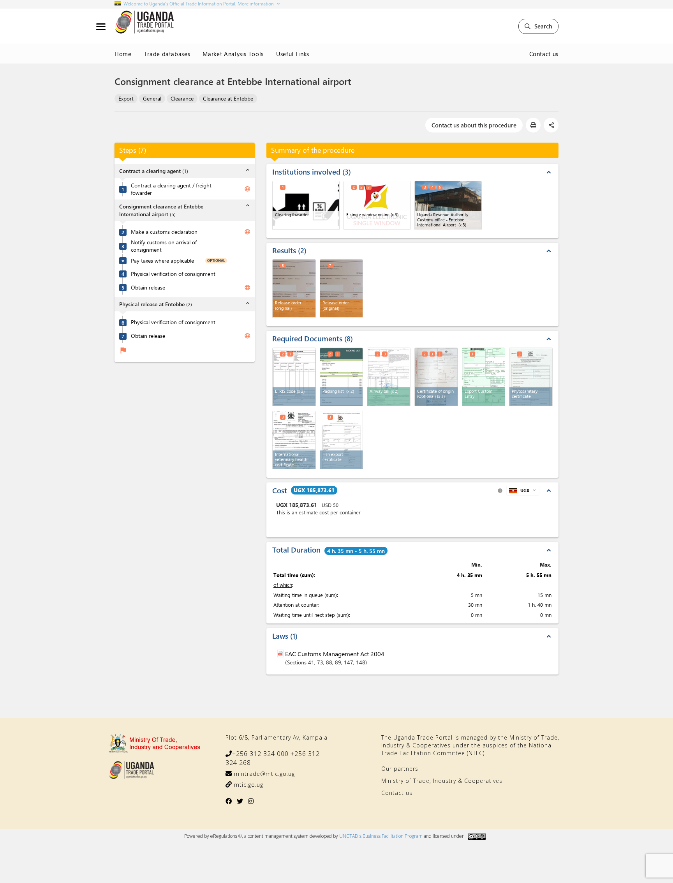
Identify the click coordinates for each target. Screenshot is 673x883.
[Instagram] (251, 801)
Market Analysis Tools (233, 54)
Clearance (182, 98)
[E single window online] (377, 205)
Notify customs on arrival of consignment (164, 246)
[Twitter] (240, 801)
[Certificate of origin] (436, 377)
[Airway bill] (388, 377)
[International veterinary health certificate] (294, 440)
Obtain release (148, 287)
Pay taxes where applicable (162, 260)
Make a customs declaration (164, 232)
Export (126, 98)
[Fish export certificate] (341, 440)
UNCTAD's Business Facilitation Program (381, 836)
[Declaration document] (484, 377)
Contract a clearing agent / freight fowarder (171, 189)
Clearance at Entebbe (228, 98)
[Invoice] (294, 377)
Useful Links (292, 54)
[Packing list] (341, 377)
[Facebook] (229, 801)
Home (123, 54)
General (152, 98)
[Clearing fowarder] (306, 205)
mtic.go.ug (247, 784)
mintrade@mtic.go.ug (263, 773)
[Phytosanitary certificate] (531, 377)
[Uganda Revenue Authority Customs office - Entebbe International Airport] (448, 205)
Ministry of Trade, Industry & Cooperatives (441, 780)
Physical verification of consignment (173, 273)
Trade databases (167, 54)
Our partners (399, 768)
